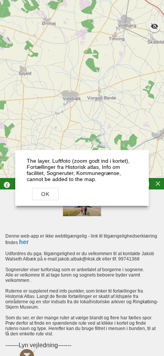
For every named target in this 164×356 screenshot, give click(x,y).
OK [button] (45, 194)
